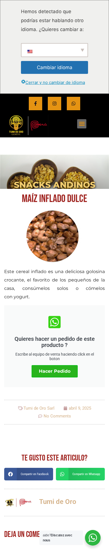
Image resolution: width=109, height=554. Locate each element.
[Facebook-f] (35, 103)
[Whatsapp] (73, 103)
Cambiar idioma (54, 67)
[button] (81, 123)
